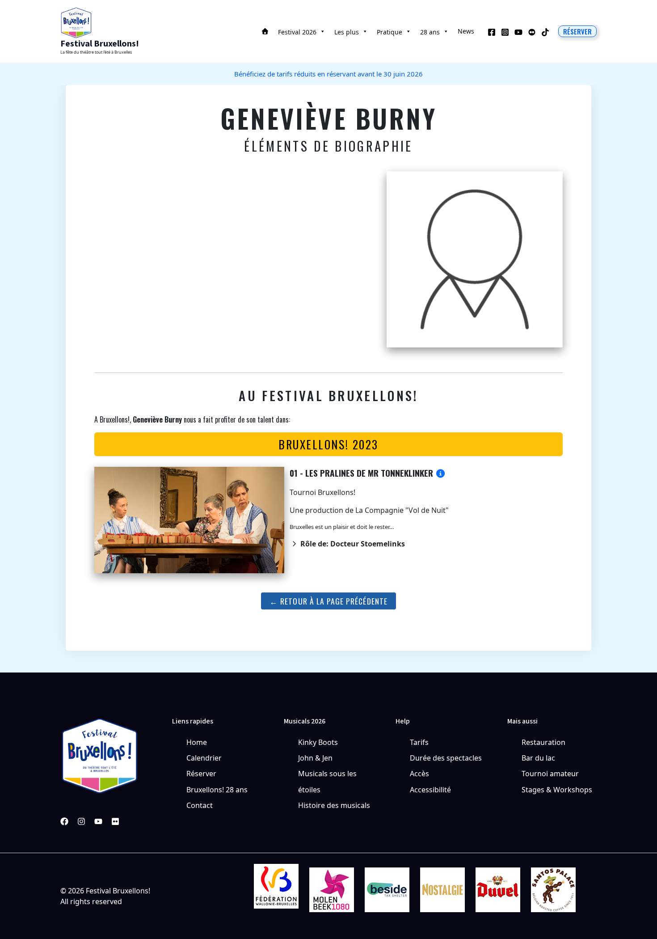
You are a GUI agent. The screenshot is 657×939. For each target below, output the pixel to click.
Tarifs (419, 742)
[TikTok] (545, 32)
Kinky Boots (318, 742)
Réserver (201, 773)
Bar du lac (538, 758)
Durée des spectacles (446, 758)
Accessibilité (430, 790)
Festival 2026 (297, 32)
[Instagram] (505, 32)
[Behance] (532, 32)
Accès (419, 773)
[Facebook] (492, 32)
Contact (199, 805)
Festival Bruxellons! (99, 44)
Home (196, 742)
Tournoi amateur (550, 773)
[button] (577, 31)
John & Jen (315, 758)
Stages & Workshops (557, 790)
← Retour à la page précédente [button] (328, 601)
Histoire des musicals (334, 805)
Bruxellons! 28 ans (217, 790)
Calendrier (204, 758)
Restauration (543, 742)
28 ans (430, 32)
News (466, 31)
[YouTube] (518, 32)
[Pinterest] (115, 821)
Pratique (389, 32)
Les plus (346, 32)
